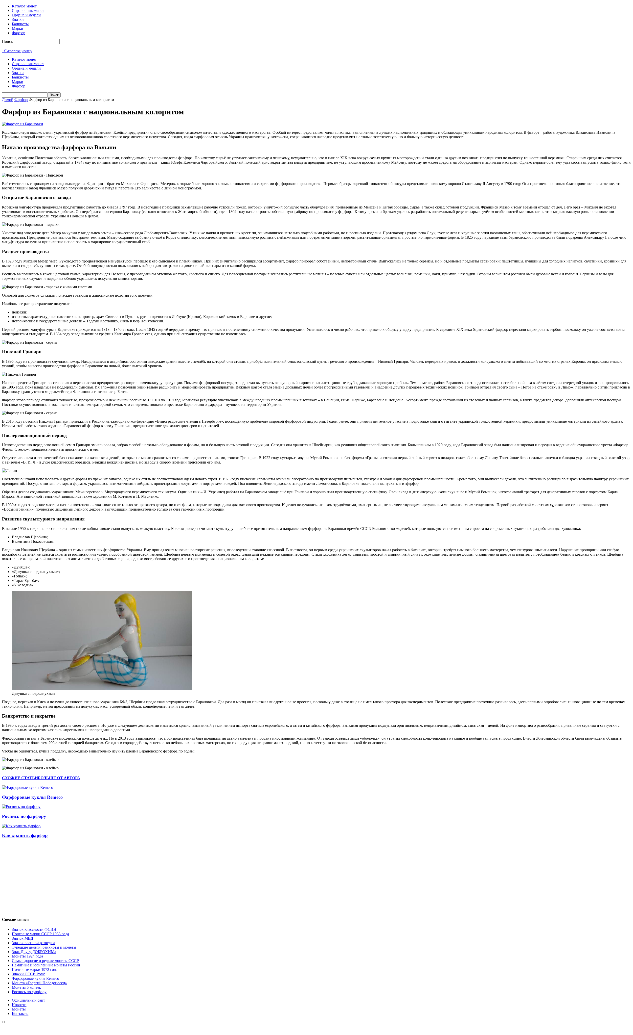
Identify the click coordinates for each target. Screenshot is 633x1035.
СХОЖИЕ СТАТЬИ (20, 778)
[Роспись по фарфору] (21, 806)
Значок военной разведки (33, 943)
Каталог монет (24, 6)
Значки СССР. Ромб (28, 974)
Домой (7, 100)
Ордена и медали (26, 15)
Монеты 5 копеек (26, 987)
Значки (18, 19)
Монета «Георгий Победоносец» (39, 983)
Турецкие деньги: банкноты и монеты (44, 947)
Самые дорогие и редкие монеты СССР (45, 960)
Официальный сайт (28, 1000)
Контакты (20, 1013)
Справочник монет (28, 10)
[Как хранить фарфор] (21, 826)
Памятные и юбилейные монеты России (46, 965)
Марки (17, 28)
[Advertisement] (316, 877)
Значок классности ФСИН (34, 929)
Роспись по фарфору (24, 816)
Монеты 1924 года (27, 956)
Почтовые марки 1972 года (35, 969)
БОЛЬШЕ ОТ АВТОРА (59, 778)
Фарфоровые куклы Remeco (32, 797)
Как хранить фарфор (25, 835)
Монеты (19, 1009)
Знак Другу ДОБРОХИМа (34, 952)
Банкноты (20, 24)
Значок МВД (22, 938)
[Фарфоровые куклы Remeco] (27, 787)
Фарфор (18, 33)
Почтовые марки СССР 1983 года (40, 934)
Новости (19, 1005)
